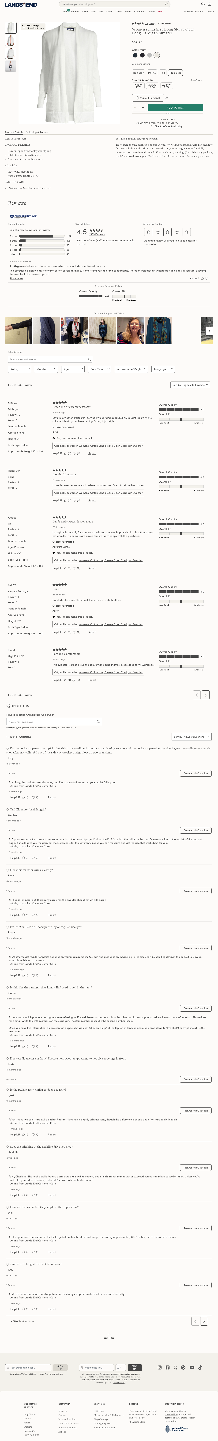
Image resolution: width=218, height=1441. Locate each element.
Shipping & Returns (37, 139)
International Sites (67, 1434)
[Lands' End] (21, 4)
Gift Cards (99, 1418)
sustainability (171, 1421)
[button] (202, 4)
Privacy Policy (119, 1389)
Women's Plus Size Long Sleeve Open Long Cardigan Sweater (163, 31)
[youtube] (192, 1375)
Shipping (28, 1433)
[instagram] (160, 1375)
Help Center (30, 1421)
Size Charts (196, 80)
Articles (62, 1438)
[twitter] (175, 1375)
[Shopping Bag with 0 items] (209, 4)
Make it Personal (150, 104)
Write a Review (164, 23)
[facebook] (168, 1375)
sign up (60, 1374)
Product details (14, 139)
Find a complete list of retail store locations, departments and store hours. (143, 1421)
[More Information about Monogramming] (166, 105)
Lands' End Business (68, 1430)
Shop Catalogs (101, 1426)
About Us (62, 1418)
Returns (27, 1429)
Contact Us (29, 1438)
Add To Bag (175, 114)
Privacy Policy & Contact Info (50, 1381)
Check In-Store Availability (168, 133)
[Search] (166, 5)
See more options (141, 63)
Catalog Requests (102, 1430)
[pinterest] (183, 1375)
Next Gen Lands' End (104, 1434)
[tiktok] (200, 1375)
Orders (27, 1425)
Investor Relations (67, 1426)
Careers (62, 1422)
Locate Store (138, 1428)
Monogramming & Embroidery (109, 1422)
